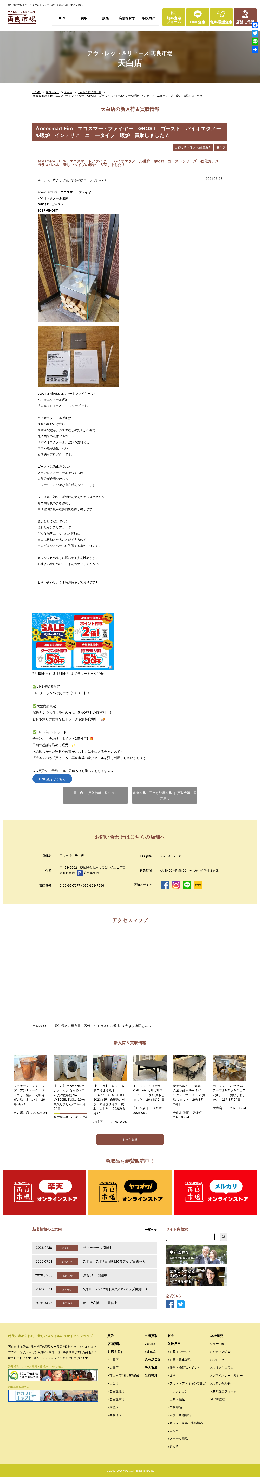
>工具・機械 (176, 1399)
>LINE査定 (217, 1399)
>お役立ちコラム (222, 1367)
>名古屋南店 (116, 1399)
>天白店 (113, 1383)
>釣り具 (173, 1446)
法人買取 (151, 1367)
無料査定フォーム (174, 20)
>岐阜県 (150, 1351)
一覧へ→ (151, 1229)
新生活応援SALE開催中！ (101, 1303)
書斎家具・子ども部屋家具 (193, 148)
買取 (84, 18)
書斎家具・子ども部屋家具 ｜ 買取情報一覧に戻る (165, 795)
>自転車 (173, 1430)
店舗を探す (127, 18)
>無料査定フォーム (223, 1391)
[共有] (255, 49)
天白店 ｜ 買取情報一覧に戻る (95, 793)
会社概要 (216, 1336)
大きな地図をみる (138, 1026)
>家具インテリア (179, 1351)
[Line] (255, 41)
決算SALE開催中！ (97, 1275)
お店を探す (115, 1352)
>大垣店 (113, 1407)
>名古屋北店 (116, 1391)
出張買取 (151, 1336)
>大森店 (113, 1367)
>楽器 (172, 1375)
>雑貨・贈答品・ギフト (184, 1367)
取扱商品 (148, 18)
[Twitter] (255, 33)
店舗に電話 (245, 22)
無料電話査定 (221, 22)
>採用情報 (217, 1343)
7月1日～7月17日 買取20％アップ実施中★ (114, 1261)
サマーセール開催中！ (99, 1248)
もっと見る (130, 1139)
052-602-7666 (93, 885)
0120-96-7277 (70, 885)
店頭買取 (113, 1344)
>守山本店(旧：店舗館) (123, 1375)
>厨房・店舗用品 (179, 1415)
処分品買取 (153, 1360)
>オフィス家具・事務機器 (185, 1422)
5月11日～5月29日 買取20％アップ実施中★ (115, 1289)
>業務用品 (175, 1407)
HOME (62, 18)
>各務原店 (114, 1415)
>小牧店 (113, 1359)
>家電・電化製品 (179, 1359)
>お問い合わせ (220, 1383)
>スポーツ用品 (178, 1438)
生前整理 (151, 1375)
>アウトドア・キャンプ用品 (187, 1383)
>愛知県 (150, 1343)
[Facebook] (255, 25)
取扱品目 (174, 1344)
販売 (105, 18)
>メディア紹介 (220, 1351)
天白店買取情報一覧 (89, 92)
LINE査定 (197, 22)
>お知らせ (217, 1359)
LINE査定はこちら (52, 779)
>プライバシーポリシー (226, 1375)
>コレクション (178, 1391)
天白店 (68, 92)
